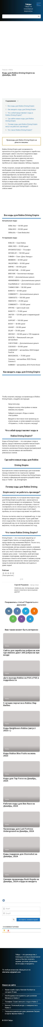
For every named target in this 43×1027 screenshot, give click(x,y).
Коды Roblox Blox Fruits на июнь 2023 (19, 754)
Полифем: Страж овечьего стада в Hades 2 (21, 1002)
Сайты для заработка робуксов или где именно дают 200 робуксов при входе (21, 652)
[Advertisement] (21, 43)
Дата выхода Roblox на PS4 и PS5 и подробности (21, 679)
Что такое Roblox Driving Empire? (20, 130)
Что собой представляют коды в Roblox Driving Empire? (19, 114)
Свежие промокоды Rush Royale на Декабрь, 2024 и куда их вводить (21, 880)
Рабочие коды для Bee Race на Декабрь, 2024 (19, 804)
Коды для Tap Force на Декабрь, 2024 (19, 779)
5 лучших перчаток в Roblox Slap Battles (19, 704)
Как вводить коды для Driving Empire (22, 109)
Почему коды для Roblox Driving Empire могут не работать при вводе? (21, 125)
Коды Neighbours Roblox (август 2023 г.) (19, 729)
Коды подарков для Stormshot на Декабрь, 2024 (20, 855)
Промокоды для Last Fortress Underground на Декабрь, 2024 (18, 830)
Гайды (28, 4)
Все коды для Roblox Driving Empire (21, 106)
